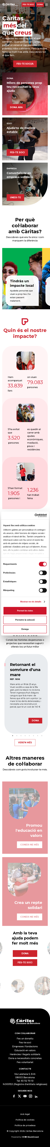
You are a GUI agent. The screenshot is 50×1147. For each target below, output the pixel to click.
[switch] (43, 573)
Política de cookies (25, 1120)
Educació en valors (24, 1050)
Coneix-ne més (29, 840)
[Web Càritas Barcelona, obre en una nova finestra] (25, 1021)
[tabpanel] (26, 694)
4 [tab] (25, 735)
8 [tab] (41, 735)
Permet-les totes (25, 610)
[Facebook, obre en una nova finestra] (14, 1097)
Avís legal (25, 1114)
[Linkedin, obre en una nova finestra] (36, 1096)
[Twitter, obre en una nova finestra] (19, 1097)
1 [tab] (12, 735)
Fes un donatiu (25, 1038)
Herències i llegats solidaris (25, 1054)
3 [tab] (21, 735)
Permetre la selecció (25, 620)
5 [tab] (29, 735)
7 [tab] (37, 735)
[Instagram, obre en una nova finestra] (30, 1097)
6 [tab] (33, 735)
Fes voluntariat (25, 1062)
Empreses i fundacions (25, 1046)
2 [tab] (16, 735)
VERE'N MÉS (25, 742)
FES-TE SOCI (17, 152)
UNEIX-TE (15, 197)
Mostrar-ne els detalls (30, 601)
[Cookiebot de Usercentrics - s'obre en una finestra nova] (35, 515)
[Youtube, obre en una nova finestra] (25, 1097)
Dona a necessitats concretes (25, 1058)
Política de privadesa (25, 1125)
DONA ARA (16, 107)
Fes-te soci (28, 4)
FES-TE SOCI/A (25, 63)
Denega (25, 629)
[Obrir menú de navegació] (46, 5)
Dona (40, 4)
